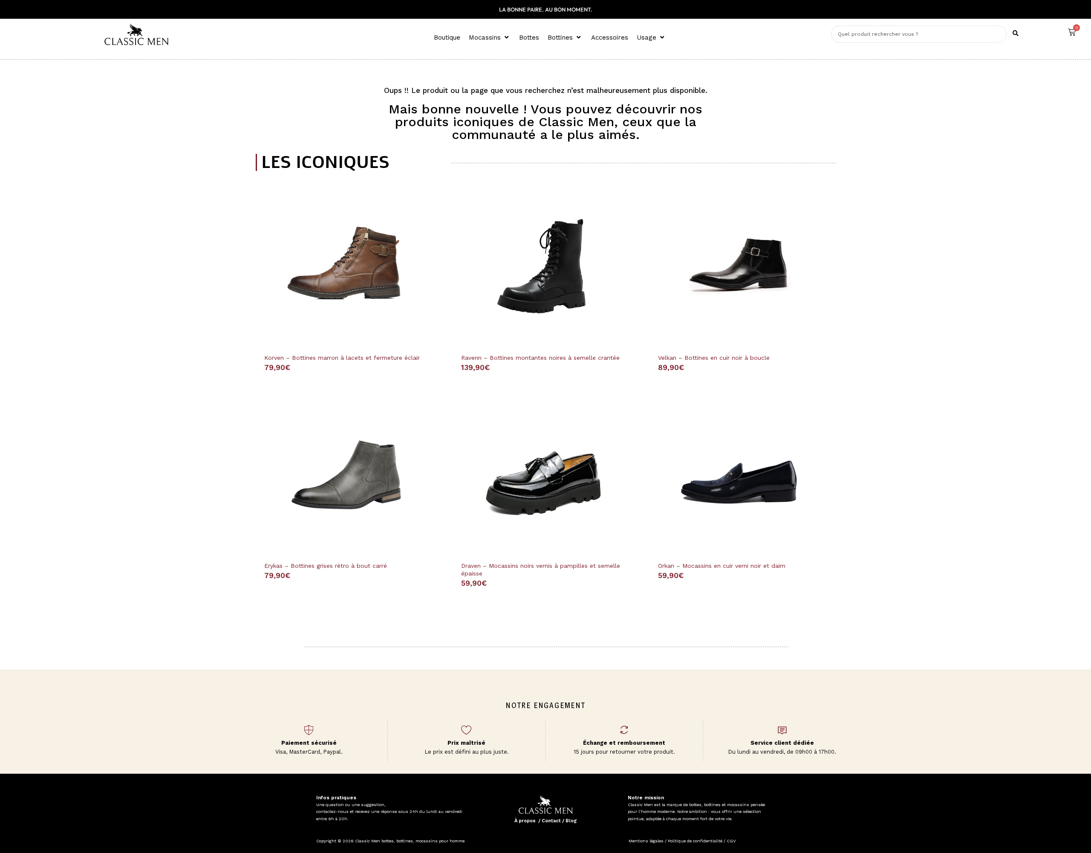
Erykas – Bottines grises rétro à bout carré (325, 565)
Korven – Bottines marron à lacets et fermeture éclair (342, 357)
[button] (490, 37)
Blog (571, 821)
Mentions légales (646, 841)
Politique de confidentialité (695, 841)
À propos (525, 821)
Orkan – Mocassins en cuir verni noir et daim (721, 565)
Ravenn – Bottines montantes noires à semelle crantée (540, 357)
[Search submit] (1015, 33)
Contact (551, 821)
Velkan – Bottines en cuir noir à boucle (714, 357)
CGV (730, 841)
